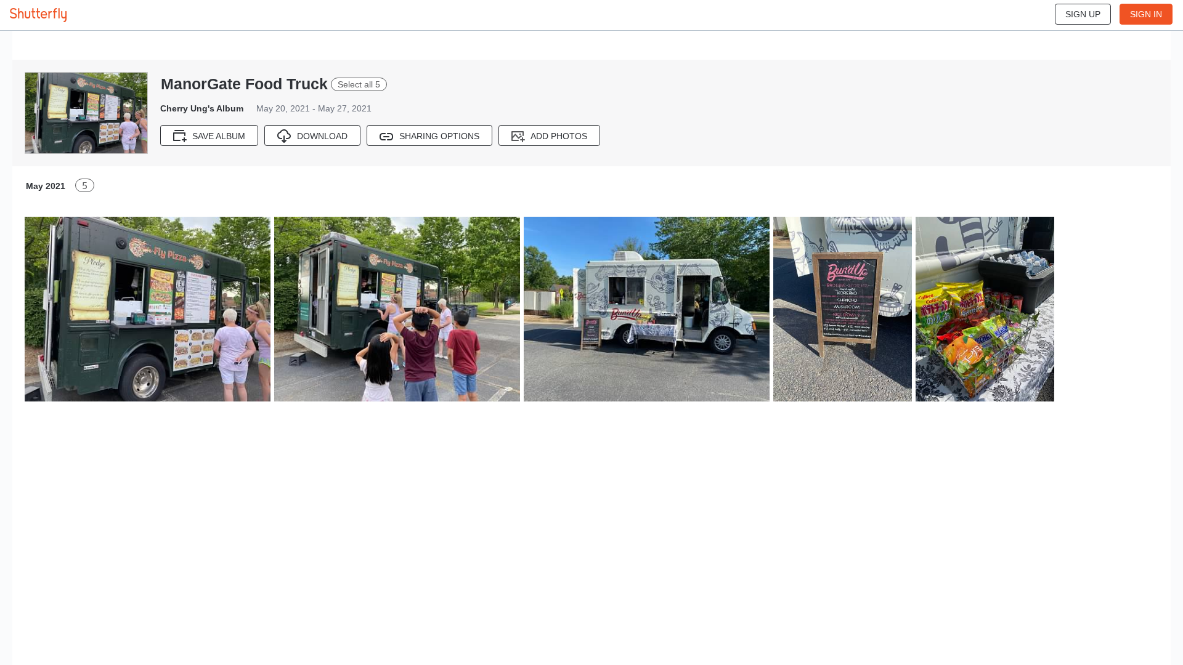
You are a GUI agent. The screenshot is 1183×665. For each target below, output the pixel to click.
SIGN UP (1082, 14)
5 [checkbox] (84, 185)
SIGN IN (1146, 14)
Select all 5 (359, 84)
